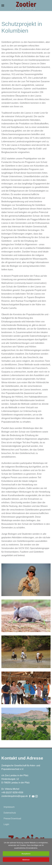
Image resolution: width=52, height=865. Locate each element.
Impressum (9, 807)
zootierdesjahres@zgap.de (14, 796)
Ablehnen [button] (26, 859)
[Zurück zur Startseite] (26, 5)
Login (6, 824)
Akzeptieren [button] (26, 853)
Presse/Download (12, 818)
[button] (2, 5)
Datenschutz (10, 812)
